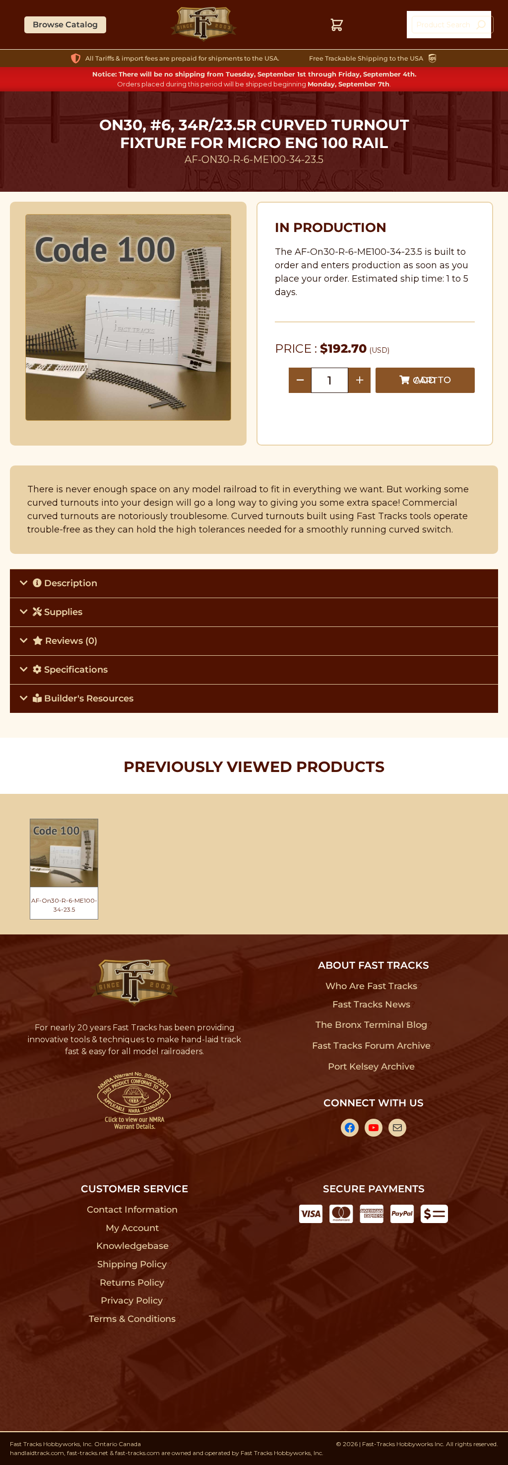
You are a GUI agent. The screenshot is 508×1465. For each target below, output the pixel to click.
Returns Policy (132, 1282)
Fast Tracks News (371, 1004)
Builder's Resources (87, 698)
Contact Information (132, 1209)
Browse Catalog (65, 24)
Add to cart (432, 380)
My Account (132, 1228)
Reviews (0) (70, 640)
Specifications (75, 669)
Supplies (62, 612)
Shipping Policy (132, 1264)
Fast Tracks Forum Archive (371, 1045)
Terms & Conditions (132, 1318)
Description (69, 583)
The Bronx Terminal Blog (371, 1024)
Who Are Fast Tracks (371, 986)
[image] (128, 317)
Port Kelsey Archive (371, 1066)
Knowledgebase (132, 1245)
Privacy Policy (132, 1300)
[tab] (254, 583)
